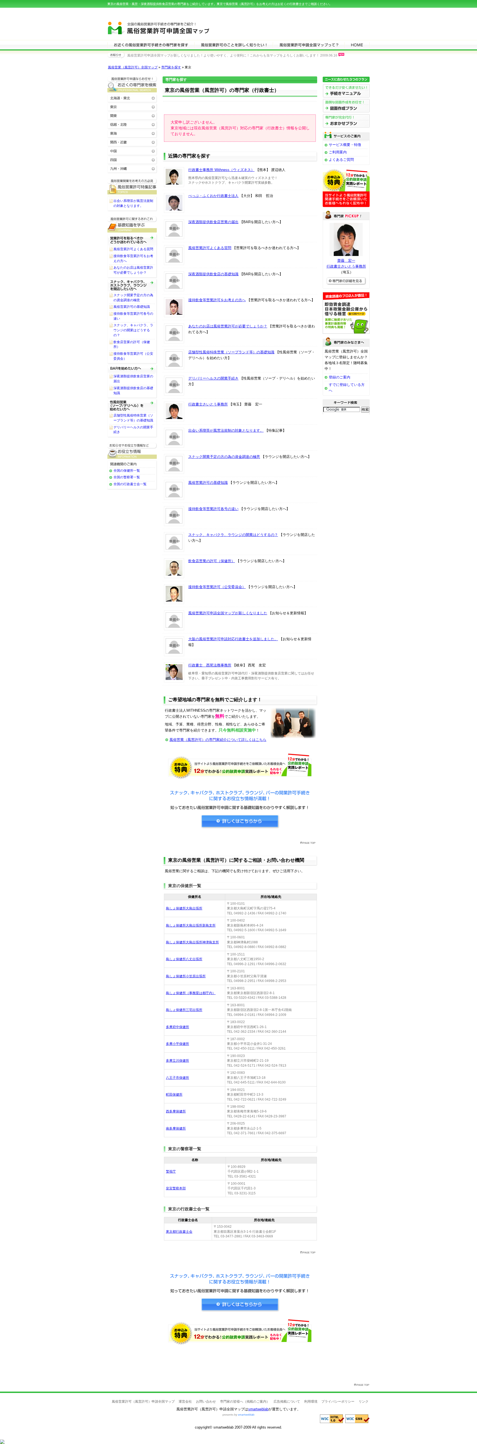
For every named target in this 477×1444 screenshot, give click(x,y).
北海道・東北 (132, 98)
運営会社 (185, 1401)
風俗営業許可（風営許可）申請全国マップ (160, 27)
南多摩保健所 (176, 1128)
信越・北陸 (132, 124)
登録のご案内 (339, 377)
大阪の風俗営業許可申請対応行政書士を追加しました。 (233, 639)
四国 (132, 159)
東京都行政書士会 (179, 1232)
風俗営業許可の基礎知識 (208, 483)
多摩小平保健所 (177, 1044)
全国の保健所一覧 (126, 471)
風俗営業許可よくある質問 (209, 248)
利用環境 (310, 1401)
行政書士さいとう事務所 (208, 404)
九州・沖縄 (132, 168)
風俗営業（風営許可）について (233, 44)
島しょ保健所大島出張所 (184, 908)
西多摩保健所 (176, 1111)
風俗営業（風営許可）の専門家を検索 (150, 44)
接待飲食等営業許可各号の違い (213, 509)
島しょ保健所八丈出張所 (184, 959)
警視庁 (171, 1171)
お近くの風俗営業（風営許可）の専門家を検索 (132, 84)
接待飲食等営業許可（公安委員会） (217, 587)
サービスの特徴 (308, 44)
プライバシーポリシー (337, 1401)
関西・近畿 (132, 142)
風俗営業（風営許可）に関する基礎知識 (132, 224)
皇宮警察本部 (176, 1188)
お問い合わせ (206, 1401)
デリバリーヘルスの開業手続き (213, 378)
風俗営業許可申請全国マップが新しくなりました (227, 613)
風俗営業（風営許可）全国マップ (133, 67)
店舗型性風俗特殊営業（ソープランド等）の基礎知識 (231, 352)
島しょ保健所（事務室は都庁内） (191, 993)
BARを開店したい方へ (132, 369)
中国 (132, 151)
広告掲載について (287, 1401)
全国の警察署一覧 (126, 477)
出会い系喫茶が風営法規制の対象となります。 (226, 430)
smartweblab (258, 1409)
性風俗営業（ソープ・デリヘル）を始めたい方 (132, 405)
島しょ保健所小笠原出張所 (186, 976)
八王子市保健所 (177, 1078)
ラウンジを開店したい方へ (132, 285)
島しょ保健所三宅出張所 (184, 1010)
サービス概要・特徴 (345, 145)
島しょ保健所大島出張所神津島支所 (192, 942)
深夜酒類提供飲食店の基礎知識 (213, 274)
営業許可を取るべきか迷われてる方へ (132, 239)
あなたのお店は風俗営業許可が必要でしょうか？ (227, 326)
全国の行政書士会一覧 (130, 484)
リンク (364, 1401)
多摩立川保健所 (177, 1061)
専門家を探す (171, 67)
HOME (357, 44)
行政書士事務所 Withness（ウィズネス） (221, 170)
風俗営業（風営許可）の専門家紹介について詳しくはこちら (217, 740)
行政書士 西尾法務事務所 (209, 665)
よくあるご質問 (341, 160)
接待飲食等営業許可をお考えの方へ (217, 300)
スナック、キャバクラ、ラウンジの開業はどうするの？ (233, 535)
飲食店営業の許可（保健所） (211, 561)
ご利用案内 (338, 152)
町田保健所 (174, 1094)
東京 (132, 106)
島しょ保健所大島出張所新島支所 (191, 925)
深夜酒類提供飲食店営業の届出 (213, 222)
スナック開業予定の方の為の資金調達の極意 (224, 457)
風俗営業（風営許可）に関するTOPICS (132, 186)
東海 (132, 133)
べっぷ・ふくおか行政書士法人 (213, 196)
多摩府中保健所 (177, 1027)
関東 (132, 115)
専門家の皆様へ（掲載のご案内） (245, 1401)
